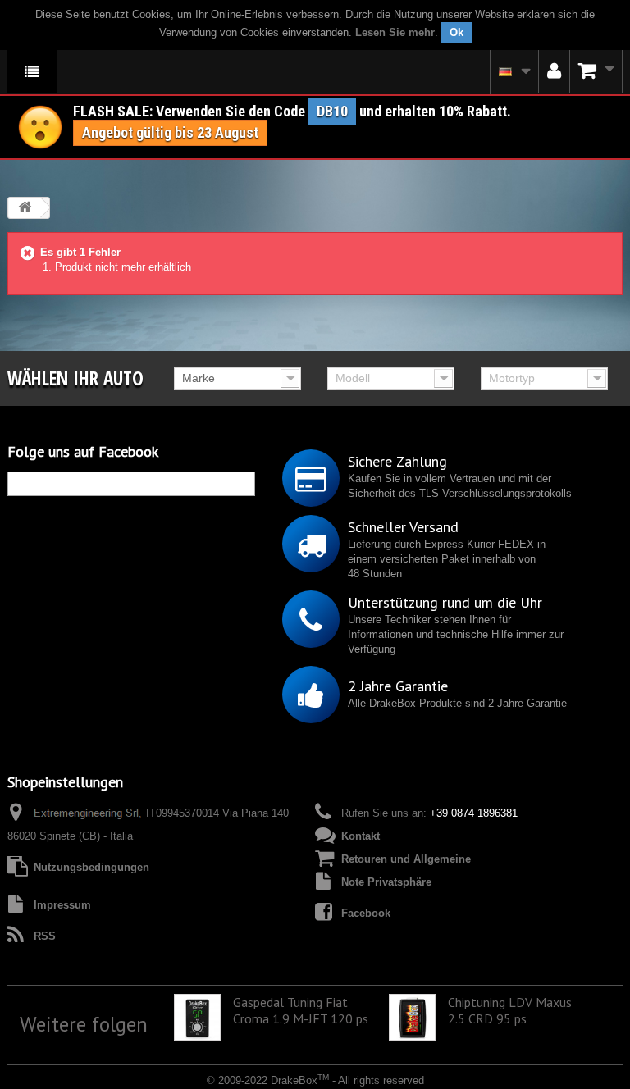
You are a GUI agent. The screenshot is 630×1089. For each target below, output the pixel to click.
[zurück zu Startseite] (24, 208)
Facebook (365, 913)
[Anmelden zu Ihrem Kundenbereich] (554, 71)
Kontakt (360, 836)
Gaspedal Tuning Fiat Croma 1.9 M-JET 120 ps (300, 1010)
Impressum (62, 905)
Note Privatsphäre (386, 882)
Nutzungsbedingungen (91, 867)
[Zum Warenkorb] (596, 71)
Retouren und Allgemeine (406, 859)
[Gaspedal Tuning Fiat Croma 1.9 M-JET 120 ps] (197, 1017)
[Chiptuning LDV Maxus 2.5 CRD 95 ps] (412, 1017)
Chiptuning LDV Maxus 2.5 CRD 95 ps (510, 1010)
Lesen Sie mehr (395, 32)
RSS (45, 936)
